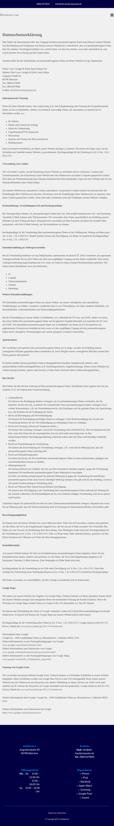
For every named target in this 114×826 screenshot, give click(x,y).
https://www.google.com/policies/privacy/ (21, 712)
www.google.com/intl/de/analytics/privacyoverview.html (28, 652)
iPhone (85, 773)
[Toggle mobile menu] (112, 15)
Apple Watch (85, 785)
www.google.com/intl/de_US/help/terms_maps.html (26, 659)
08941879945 (87, 756)
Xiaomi (85, 797)
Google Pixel (85, 793)
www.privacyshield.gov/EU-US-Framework (41, 626)
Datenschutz (61, 813)
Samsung (85, 789)
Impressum (52, 813)
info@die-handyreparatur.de (23, 90)
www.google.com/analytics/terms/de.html (21, 645)
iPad (85, 777)
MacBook (85, 781)
